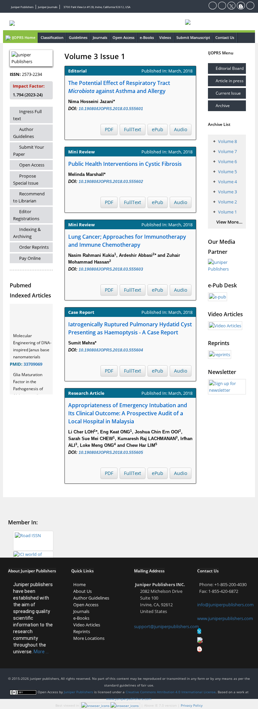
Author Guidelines (23, 132)
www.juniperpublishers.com (225, 618)
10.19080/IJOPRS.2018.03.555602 (111, 181)
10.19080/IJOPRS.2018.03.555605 (111, 452)
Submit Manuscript (193, 37)
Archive (223, 105)
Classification (52, 37)
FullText (132, 129)
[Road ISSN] (33, 540)
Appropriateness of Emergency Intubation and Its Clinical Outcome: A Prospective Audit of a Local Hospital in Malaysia (127, 413)
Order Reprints (34, 247)
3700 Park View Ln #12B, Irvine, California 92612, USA (96, 7)
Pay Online (30, 258)
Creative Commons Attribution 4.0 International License (171, 692)
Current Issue (228, 93)
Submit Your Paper (28, 150)
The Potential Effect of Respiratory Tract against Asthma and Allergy (119, 87)
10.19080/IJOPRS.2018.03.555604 (111, 350)
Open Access (123, 37)
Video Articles (86, 625)
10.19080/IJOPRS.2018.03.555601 (111, 108)
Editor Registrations (26, 215)
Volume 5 (227, 172)
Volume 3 (227, 192)
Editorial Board (230, 68)
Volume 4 (227, 182)
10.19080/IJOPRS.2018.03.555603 (111, 269)
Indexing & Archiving (27, 232)
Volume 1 (227, 212)
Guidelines (78, 37)
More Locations (88, 638)
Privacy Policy (192, 705)
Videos (165, 37)
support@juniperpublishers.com (166, 626)
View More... (229, 222)
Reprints (81, 631)
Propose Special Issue (25, 179)
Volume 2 (227, 202)
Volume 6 (227, 161)
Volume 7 (227, 151)
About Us (82, 591)
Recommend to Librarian (29, 197)
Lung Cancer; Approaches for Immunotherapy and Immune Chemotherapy (127, 240)
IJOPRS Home (23, 37)
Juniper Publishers (22, 7)
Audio (180, 129)
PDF (109, 129)
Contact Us (224, 37)
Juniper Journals (47, 7)
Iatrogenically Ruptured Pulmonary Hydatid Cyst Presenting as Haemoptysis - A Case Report (130, 328)
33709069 (33, 362)
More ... (41, 651)
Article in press (230, 81)
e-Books (147, 37)
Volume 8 (227, 141)
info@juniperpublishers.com (225, 605)
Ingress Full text (27, 115)
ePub (157, 129)
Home (79, 584)
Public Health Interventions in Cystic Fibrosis (125, 164)
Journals (100, 37)
